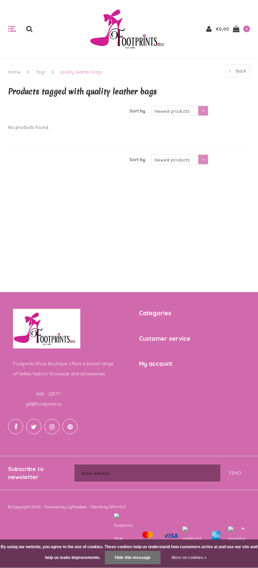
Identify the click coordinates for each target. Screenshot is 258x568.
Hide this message (132, 557)
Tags (40, 72)
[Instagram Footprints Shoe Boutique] (51, 426)
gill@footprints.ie (43, 404)
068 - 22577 (48, 393)
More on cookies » (189, 557)
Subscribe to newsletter (26, 472)
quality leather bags (81, 72)
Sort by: (138, 110)
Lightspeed (76, 506)
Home (14, 72)
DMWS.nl (117, 506)
